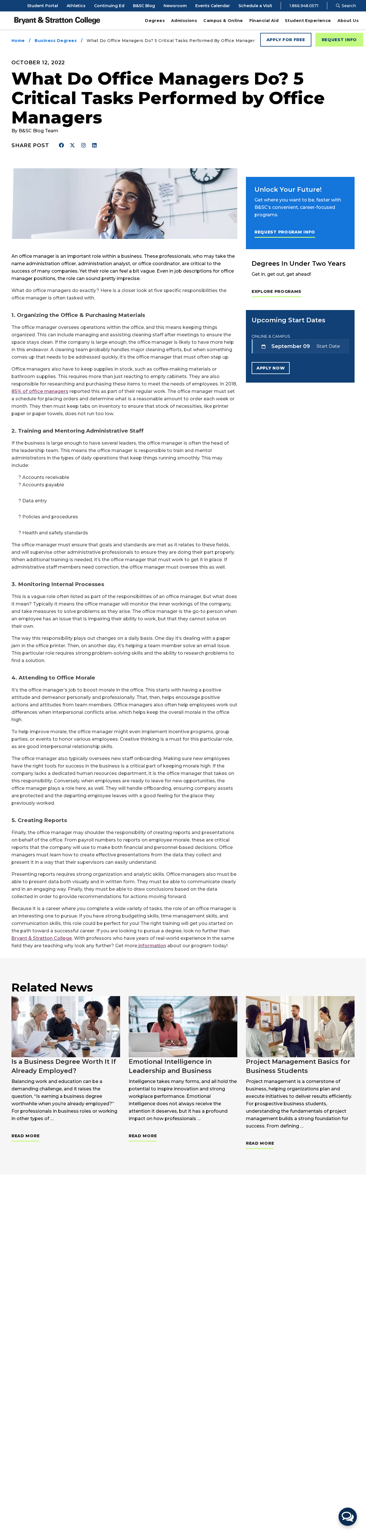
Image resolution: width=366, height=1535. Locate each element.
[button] (348, 1517)
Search (348, 5)
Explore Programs (276, 291)
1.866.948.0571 (304, 5)
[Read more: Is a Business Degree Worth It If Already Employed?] (65, 1026)
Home (18, 40)
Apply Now (270, 368)
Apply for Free (285, 39)
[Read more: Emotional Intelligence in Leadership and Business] (183, 1026)
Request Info (339, 39)
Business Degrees (56, 40)
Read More (25, 1135)
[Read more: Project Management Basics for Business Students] (300, 1026)
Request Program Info (284, 232)
